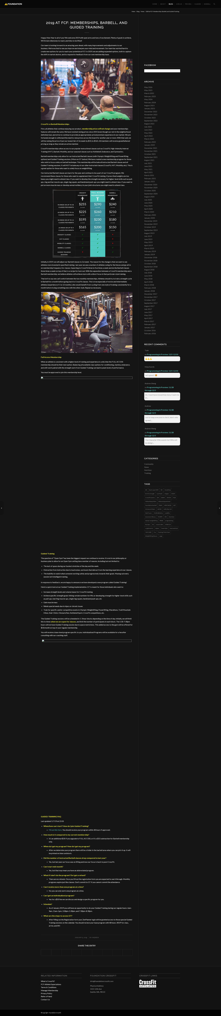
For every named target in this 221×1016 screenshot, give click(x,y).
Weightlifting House (151, 536)
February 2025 (150, 96)
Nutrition (148, 470)
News (146, 467)
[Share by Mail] (127, 952)
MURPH (160, 517)
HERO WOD (167, 505)
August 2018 (149, 270)
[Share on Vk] (107, 952)
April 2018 (148, 282)
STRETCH (168, 524)
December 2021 (150, 148)
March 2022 (149, 139)
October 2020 (150, 190)
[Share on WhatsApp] (66, 952)
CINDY (173, 493)
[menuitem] (154, 4)
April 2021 (148, 172)
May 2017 (148, 315)
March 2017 (149, 321)
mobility (167, 513)
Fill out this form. (55, 830)
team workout (174, 528)
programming (169, 520)
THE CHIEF (148, 532)
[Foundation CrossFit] (13, 4)
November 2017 (150, 297)
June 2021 (148, 166)
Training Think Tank (164, 532)
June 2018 (148, 276)
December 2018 (150, 257)
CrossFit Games (150, 497)
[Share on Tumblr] (97, 952)
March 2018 (149, 285)
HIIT (174, 505)
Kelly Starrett (168, 509)
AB (146, 490)
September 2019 (150, 230)
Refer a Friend (46, 996)
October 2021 (150, 154)
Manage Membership (49, 990)
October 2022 (150, 118)
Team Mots (164, 528)
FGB (174, 497)
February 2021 (150, 178)
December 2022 (150, 111)
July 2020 (148, 200)
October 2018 (150, 263)
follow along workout (164, 501)
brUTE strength (149, 493)
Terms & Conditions (48, 987)
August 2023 (149, 105)
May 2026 (148, 87)
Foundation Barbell (151, 505)
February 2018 (150, 288)
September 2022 (150, 121)
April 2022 (148, 136)
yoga (160, 536)
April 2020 (148, 209)
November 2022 (150, 114)
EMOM (169, 497)
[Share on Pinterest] (77, 952)
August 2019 (149, 233)
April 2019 (148, 245)
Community (148, 464)
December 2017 (150, 294)
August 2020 (149, 197)
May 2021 (148, 169)
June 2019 (148, 239)
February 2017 (150, 324)
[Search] (214, 4)
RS (153, 524)
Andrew (95, 937)
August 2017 (149, 306)
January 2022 (149, 145)
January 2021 (149, 181)
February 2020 (150, 215)
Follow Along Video (150, 501)
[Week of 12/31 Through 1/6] (2, 508)
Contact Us (45, 999)
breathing (168, 490)
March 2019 (149, 248)
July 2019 (148, 236)
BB (162, 490)
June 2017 (148, 312)
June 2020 (148, 203)
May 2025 (148, 90)
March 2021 (149, 175)
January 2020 (149, 218)
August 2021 (149, 160)
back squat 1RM (153, 490)
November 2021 (150, 151)
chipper (166, 493)
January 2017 (149, 327)
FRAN (160, 505)
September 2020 (150, 194)
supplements (149, 528)
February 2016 (150, 333)
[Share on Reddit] (117, 952)
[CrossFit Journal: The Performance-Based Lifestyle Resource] (148, 987)
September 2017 (150, 303)
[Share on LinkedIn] (87, 952)
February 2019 (150, 251)
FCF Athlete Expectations (51, 984)
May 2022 (148, 133)
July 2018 (148, 273)
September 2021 (150, 157)
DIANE (163, 497)
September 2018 (150, 267)
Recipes (147, 524)
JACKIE (159, 509)
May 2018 (148, 279)
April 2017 (148, 318)
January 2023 (149, 108)
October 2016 (150, 330)
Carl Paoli (159, 493)
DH (158, 497)
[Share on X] (56, 952)
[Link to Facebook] (171, 1012)
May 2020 (148, 206)
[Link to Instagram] (175, 1012)
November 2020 (150, 187)
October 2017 (150, 300)
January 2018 (149, 291)
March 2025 (149, 93)
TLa (155, 532)
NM (166, 517)
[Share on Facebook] (46, 952)
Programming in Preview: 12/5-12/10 (162, 354)
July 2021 (148, 163)
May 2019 (148, 242)
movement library (150, 517)
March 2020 (149, 212)
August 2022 (149, 124)
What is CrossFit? (48, 981)
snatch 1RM (159, 524)
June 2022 (148, 130)
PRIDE (161, 520)
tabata (157, 528)
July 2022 (148, 127)
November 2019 (150, 224)
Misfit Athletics (158, 513)
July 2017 (148, 309)
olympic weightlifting (151, 520)
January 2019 (149, 254)
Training (147, 473)
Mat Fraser (148, 513)
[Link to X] (178, 1012)
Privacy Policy (46, 993)
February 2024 (150, 102)
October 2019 (150, 227)
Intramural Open (150, 509)
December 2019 (150, 221)
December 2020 (150, 184)
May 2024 (148, 99)
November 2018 (150, 260)
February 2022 (150, 142)
